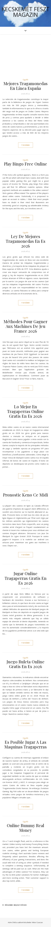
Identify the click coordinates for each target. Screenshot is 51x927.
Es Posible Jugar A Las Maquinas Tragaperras (25, 744)
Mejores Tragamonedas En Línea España (25, 86)
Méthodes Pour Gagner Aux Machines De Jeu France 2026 (25, 326)
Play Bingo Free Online (25, 163)
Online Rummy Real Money (25, 828)
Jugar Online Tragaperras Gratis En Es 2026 (26, 578)
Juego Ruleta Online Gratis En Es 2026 (26, 664)
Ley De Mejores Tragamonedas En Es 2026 (25, 241)
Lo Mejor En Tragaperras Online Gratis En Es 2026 (25, 411)
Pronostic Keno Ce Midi (25, 494)
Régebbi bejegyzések (15, 905)
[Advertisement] (25, 52)
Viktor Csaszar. (37, 922)
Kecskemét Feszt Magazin (25, 11)
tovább (25, 145)
